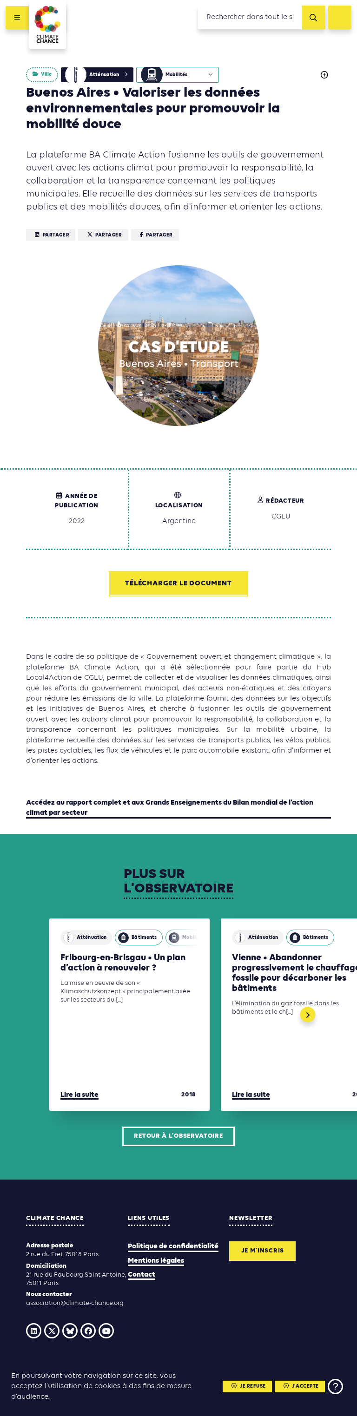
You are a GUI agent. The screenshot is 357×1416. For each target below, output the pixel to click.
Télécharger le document (178, 583)
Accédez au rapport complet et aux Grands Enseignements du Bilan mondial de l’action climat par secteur (169, 808)
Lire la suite (79, 1095)
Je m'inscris (262, 1251)
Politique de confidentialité (173, 1246)
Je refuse (253, 1386)
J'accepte (305, 1386)
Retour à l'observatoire (178, 1136)
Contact (141, 1274)
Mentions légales (156, 1260)
